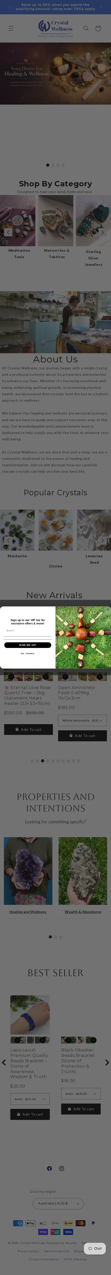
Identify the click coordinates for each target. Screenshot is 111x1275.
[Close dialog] (107, 609)
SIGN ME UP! (27, 645)
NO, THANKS (27, 654)
